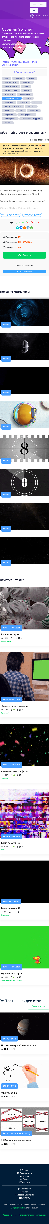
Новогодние (25, 94)
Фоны (20, 110)
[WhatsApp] (31, 227)
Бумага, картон (11, 86)
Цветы (8, 123)
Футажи (25, 1176)
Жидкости (9, 94)
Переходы (9, 115)
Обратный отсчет (12, 98)
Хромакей (9, 102)
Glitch (26, 86)
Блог (25, 1192)
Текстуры (25, 1182)
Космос (8, 110)
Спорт (36, 102)
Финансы (23, 102)
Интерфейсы (10, 119)
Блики (31, 78)
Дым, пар (27, 82)
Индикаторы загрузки (31, 119)
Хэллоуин (34, 110)
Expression (25, 1189)
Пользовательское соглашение (32, 1215)
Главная (5, 62)
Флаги (26, 90)
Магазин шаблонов (25, 1195)
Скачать (26, 255)
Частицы (18, 78)
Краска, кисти (10, 82)
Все (6, 78)
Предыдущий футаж (11, 215)
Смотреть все (38, 1006)
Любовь (31, 106)
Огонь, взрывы (11, 90)
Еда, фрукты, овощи (13, 106)
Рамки (28, 98)
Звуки (25, 1179)
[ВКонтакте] (20, 227)
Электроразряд (27, 115)
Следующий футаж (31, 215)
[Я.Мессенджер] (17, 227)
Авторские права (10, 1215)
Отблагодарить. (25, 271)
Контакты (25, 1198)
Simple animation (18, 1208)
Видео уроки (25, 1173)
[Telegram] (28, 227)
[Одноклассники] (24, 227)
